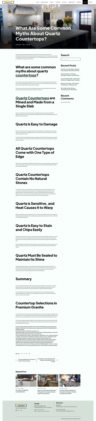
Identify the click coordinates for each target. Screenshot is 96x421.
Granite (21, 326)
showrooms (32, 328)
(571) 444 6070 (41, 409)
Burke (42, 338)
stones (46, 326)
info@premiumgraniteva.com (43, 411)
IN (21, 353)
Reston (24, 339)
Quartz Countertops (32, 98)
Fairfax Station (52, 339)
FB (26, 353)
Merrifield (37, 333)
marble (22, 332)
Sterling (51, 335)
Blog (23, 44)
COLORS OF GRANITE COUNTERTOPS (22, 391)
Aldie (32, 335)
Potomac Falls (24, 336)
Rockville (25, 338)
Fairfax (47, 339)
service (31, 333)
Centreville (29, 339)
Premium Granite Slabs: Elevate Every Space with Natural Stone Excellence (70, 70)
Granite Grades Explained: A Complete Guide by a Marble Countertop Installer (67, 392)
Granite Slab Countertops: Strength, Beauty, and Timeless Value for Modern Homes (70, 75)
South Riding (31, 336)
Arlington (19, 336)
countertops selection (52, 345)
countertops (25, 58)
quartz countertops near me (34, 345)
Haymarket (38, 338)
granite (19, 332)
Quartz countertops (20, 54)
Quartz (35, 341)
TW (29, 353)
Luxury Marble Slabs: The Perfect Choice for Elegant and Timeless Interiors (70, 80)
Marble (41, 341)
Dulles (25, 335)
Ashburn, (34, 339)
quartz (45, 57)
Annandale (21, 335)
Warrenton (36, 335)
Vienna (41, 336)
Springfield (20, 339)
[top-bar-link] (16, 410)
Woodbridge (42, 335)
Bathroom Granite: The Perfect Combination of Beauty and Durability (70, 85)
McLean (45, 336)
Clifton (33, 338)
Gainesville (36, 336)
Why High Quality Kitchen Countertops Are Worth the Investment (69, 89)
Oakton (29, 335)
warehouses (39, 328)
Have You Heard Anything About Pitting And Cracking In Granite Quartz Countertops (47, 392)
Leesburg (29, 338)
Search (65, 55)
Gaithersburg (50, 336)
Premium (18, 326)
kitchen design (45, 195)
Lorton (47, 335)
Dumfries (46, 338)
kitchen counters (53, 321)
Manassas (43, 339)
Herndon (38, 339)
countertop (20, 343)
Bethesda (20, 338)
